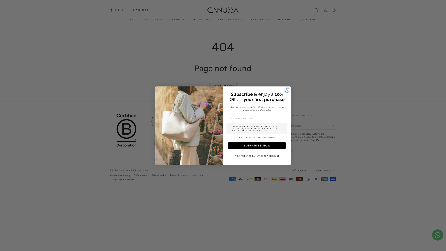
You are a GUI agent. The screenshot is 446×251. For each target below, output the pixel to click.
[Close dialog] (287, 90)
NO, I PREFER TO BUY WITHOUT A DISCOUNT (257, 156)
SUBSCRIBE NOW (257, 145)
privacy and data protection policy (261, 137)
